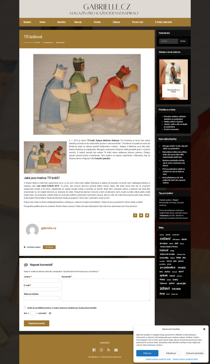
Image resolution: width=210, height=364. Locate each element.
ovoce (169, 261)
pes (175, 261)
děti (176, 243)
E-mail (27, 285)
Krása (42, 22)
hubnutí (164, 250)
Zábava (116, 22)
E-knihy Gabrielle (163, 22)
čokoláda (176, 289)
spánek (164, 275)
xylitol (172, 283)
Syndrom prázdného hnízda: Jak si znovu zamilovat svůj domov (173, 163)
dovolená (163, 243)
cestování (175, 235)
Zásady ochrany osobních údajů (158, 359)
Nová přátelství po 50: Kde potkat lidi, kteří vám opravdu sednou (173, 180)
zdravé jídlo (181, 283)
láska (178, 257)
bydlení (162, 235)
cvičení (165, 239)
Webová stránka (31, 294)
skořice (167, 272)
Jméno (28, 277)
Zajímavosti (60, 42)
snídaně (174, 272)
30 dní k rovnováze (171, 129)
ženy (162, 293)
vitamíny (179, 276)
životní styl (174, 294)
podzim (162, 264)
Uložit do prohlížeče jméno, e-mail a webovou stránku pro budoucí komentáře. (62, 308)
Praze (175, 200)
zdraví (165, 288)
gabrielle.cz (49, 42)
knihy (172, 251)
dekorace (176, 239)
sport (181, 271)
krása (172, 258)
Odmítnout (171, 353)
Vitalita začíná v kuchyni (173, 122)
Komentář (67, 277)
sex (161, 271)
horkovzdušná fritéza (169, 247)
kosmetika (164, 258)
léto (184, 258)
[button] (204, 329)
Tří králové (49, 247)
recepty (182, 267)
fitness (182, 243)
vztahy (175, 279)
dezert (184, 239)
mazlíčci (162, 261)
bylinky (168, 235)
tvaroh (172, 276)
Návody (78, 22)
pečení (181, 261)
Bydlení (27, 22)
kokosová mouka (167, 254)
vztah (169, 280)
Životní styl (137, 22)
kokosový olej (181, 254)
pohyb (169, 264)
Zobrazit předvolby (194, 353)
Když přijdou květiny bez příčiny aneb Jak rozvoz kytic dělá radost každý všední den (174, 154)
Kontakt (105, 343)
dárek (171, 244)
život (168, 294)
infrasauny (164, 216)
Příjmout (147, 353)
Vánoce (163, 283)
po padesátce (167, 267)
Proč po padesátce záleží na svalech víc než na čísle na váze (173, 171)
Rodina (97, 22)
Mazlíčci (61, 22)
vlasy (162, 279)
